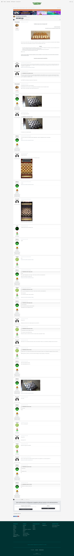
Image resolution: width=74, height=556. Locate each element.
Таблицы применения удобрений (16, 536)
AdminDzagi (19, 17)
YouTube (34, 526)
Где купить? (18, 1)
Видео (14, 529)
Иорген (17, 94)
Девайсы (24, 530)
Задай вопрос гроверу (26, 534)
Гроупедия (8, 1)
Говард (17, 256)
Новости (14, 525)
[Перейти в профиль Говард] (17, 259)
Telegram (34, 525)
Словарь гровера (15, 534)
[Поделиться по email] (17, 516)
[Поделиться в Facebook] (13, 516)
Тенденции (14, 526)
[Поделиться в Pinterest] (18, 516)
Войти (48, 508)
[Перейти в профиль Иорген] (17, 99)
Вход (72, 1)
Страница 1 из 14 (27, 19)
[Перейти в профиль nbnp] (17, 228)
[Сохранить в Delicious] (16, 516)
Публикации (13, 1)
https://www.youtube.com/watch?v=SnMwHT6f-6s (40, 58)
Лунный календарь (25, 533)
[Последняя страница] (24, 19)
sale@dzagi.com (44, 525)
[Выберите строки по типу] (60, 19)
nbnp (17, 225)
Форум (5, 1)
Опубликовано (24, 62)
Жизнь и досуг (28, 17)
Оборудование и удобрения (27, 529)
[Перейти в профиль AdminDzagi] (14, 17)
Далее (22, 19)
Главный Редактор (54, 526)
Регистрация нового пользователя (25, 509)
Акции (14, 533)
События (14, 530)
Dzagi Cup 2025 (25, 535)
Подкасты (34, 529)
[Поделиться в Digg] (14, 516)
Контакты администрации (56, 525)
